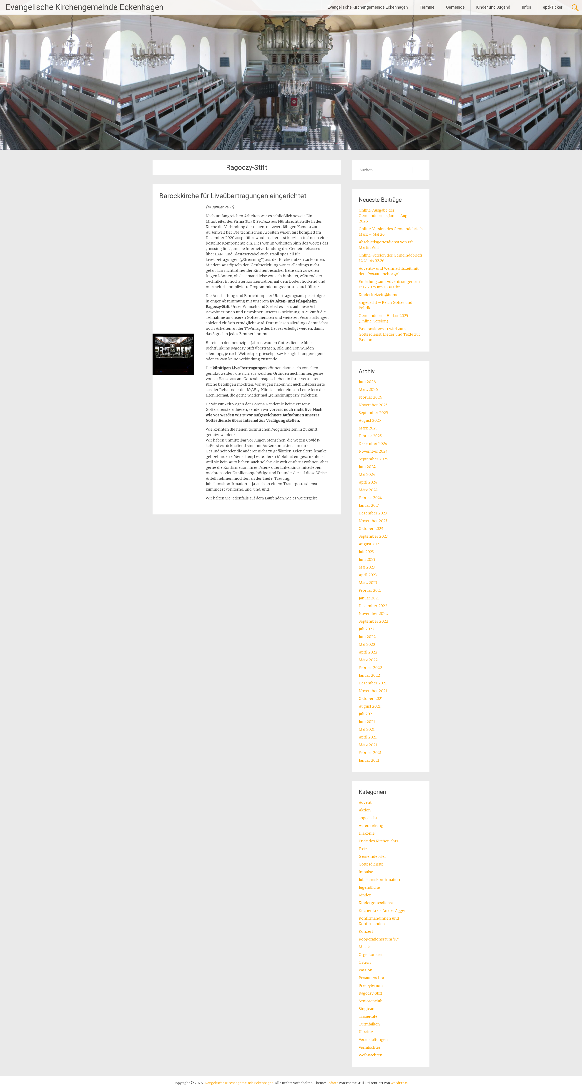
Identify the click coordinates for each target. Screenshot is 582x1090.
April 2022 (368, 652)
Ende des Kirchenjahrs (378, 841)
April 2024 (368, 482)
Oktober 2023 (371, 528)
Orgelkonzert (371, 954)
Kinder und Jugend (493, 7)
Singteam (367, 1008)
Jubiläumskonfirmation (379, 879)
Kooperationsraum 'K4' (379, 939)
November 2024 (373, 451)
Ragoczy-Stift (370, 993)
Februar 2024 (370, 497)
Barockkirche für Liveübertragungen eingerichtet (232, 196)
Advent (365, 802)
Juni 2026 (367, 381)
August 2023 (370, 544)
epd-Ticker (552, 7)
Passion (365, 970)
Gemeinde (455, 7)
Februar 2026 (370, 397)
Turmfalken (369, 1024)
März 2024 (368, 490)
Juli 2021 (366, 714)
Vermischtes (370, 1047)
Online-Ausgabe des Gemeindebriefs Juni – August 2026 (386, 215)
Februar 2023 (370, 590)
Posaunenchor (371, 977)
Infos (526, 7)
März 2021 (368, 745)
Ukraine (366, 1032)
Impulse (366, 872)
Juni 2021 (367, 721)
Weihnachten (370, 1055)
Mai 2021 (367, 729)
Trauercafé (368, 1016)
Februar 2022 (370, 667)
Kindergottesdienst (376, 902)
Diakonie (367, 833)
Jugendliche (369, 887)
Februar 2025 (370, 436)
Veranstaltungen (373, 1039)
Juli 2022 (366, 629)
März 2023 (368, 582)
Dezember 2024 (373, 443)
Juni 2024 (367, 466)
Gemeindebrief (372, 856)
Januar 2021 (369, 760)
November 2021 (373, 690)
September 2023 (373, 536)
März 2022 (368, 660)
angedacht (368, 818)
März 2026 (368, 389)
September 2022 (373, 621)
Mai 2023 (367, 567)
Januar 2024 (369, 505)
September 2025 (373, 412)
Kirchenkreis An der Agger (382, 910)
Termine (426, 7)
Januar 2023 (369, 598)
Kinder (365, 895)
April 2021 (368, 737)
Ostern (365, 962)
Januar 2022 (369, 675)
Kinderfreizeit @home (378, 294)
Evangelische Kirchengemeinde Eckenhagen (84, 7)
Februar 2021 (370, 752)
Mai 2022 (367, 644)
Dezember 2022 (373, 606)
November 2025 (373, 405)
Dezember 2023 (373, 513)
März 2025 (368, 428)
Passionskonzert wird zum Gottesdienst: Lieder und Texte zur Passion (389, 334)
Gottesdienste (371, 864)
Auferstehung (371, 825)
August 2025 (370, 420)
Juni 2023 (367, 559)
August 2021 (370, 706)
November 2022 (373, 613)
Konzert (366, 931)
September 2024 (373, 459)
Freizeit (365, 848)
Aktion (365, 810)
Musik (364, 947)
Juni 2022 (367, 636)
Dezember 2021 (373, 683)
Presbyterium (371, 985)
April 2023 (368, 575)
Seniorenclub (370, 1001)
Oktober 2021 (371, 698)
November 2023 (373, 521)
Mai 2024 (367, 474)
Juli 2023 (366, 551)
